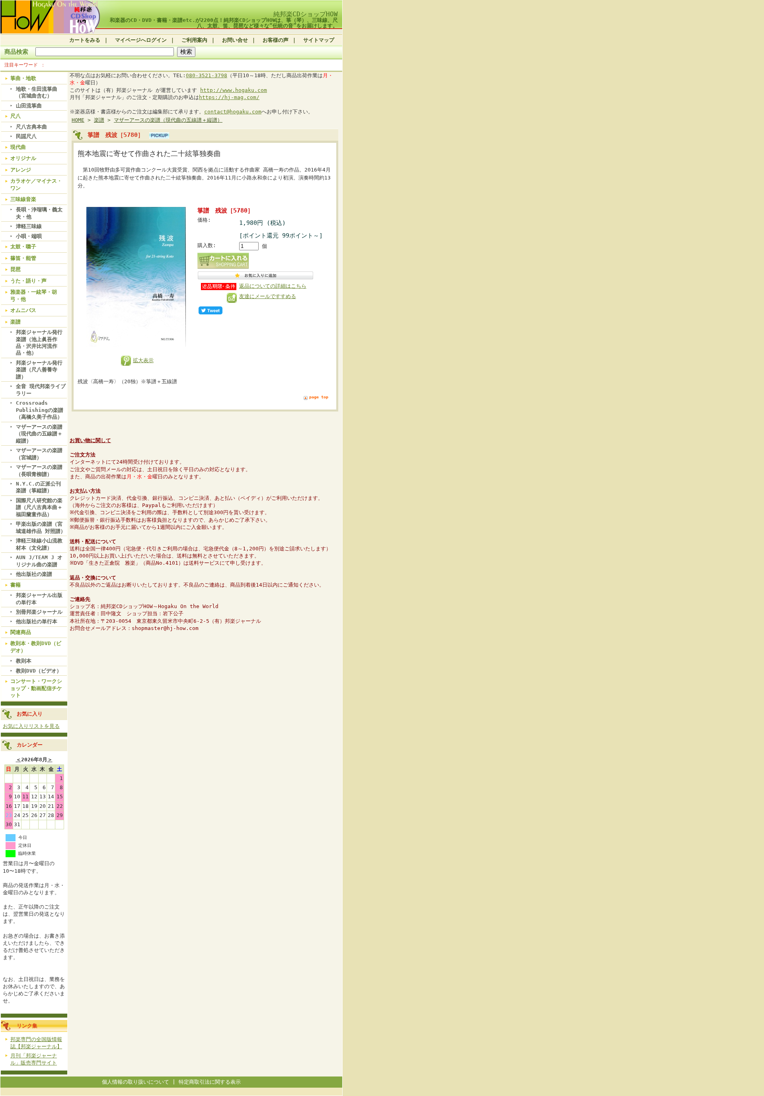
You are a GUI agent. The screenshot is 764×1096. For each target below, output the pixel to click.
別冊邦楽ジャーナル (39, 612)
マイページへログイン (141, 40)
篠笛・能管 (23, 258)
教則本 (23, 661)
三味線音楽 (23, 199)
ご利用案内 (194, 40)
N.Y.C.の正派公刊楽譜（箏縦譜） (38, 487)
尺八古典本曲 (31, 127)
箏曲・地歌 (23, 78)
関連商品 (20, 632)
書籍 (15, 585)
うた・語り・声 (28, 281)
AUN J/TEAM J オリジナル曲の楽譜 (39, 560)
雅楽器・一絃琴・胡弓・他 (33, 295)
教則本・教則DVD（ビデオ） (35, 646)
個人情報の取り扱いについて (135, 1082)
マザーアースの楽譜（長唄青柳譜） (39, 470)
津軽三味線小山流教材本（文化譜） (39, 544)
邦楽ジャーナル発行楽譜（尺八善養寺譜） (39, 370)
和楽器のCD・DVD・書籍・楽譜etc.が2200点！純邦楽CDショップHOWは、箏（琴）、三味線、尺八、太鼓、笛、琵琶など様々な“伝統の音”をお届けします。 (224, 22)
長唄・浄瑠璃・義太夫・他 (39, 213)
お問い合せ (235, 40)
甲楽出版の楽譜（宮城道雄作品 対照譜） (41, 527)
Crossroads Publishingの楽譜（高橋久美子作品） (39, 410)
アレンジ (20, 170)
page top (318, 397)
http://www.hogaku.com (233, 90)
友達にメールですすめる (267, 296)
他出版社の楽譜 (34, 574)
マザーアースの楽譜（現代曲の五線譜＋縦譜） (39, 434)
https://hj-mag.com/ (229, 97)
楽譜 (15, 322)
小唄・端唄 (29, 236)
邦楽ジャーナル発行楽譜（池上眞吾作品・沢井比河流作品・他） (39, 342)
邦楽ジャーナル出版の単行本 (39, 598)
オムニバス (23, 310)
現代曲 (18, 147)
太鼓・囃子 (23, 247)
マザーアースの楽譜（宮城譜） (39, 453)
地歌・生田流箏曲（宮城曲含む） (36, 92)
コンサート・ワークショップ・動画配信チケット (36, 688)
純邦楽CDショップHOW (305, 14)
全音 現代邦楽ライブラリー (41, 389)
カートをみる (84, 40)
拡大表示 (143, 360)
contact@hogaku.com (232, 112)
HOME (78, 120)
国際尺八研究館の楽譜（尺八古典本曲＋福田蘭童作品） (39, 507)
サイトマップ (318, 40)
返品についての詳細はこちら (272, 286)
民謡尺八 (26, 136)
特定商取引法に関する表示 (210, 1082)
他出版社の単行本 (36, 621)
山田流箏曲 (29, 106)
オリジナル (23, 158)
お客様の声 (275, 40)
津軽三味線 (29, 226)
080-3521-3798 (206, 75)
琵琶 (15, 269)
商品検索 (16, 51)
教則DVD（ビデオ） (39, 671)
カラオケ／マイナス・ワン (36, 184)
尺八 (15, 116)
